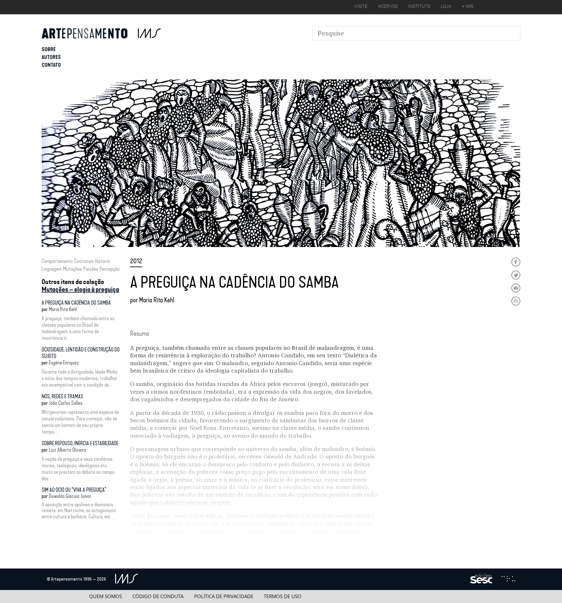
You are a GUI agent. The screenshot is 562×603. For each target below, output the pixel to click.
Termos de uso (282, 596)
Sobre (49, 49)
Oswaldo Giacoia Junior (70, 496)
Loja (446, 6)
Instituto (419, 6)
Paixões (90, 269)
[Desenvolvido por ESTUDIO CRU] (508, 579)
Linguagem (52, 269)
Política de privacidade (223, 596)
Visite (361, 6)
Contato (51, 65)
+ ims (467, 6)
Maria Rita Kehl (63, 309)
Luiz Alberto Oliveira (67, 450)
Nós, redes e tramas (62, 396)
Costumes (84, 261)
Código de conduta (157, 596)
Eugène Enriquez (64, 363)
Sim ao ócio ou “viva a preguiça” (74, 490)
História (102, 261)
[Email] (515, 288)
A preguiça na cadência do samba (76, 303)
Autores (51, 57)
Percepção (110, 269)
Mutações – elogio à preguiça (80, 289)
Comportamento (57, 261)
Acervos (388, 6)
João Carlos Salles (66, 403)
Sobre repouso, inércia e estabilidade (80, 443)
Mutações (72, 269)
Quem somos (105, 596)
